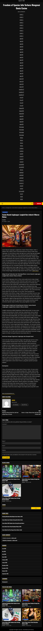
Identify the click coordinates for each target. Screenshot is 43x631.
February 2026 (5, 559)
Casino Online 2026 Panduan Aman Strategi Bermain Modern (11, 498)
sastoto (21, 188)
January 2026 (4, 562)
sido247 (21, 185)
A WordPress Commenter (7, 540)
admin (4, 219)
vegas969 (21, 116)
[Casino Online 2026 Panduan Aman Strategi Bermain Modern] (11, 490)
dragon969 (21, 108)
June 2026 (4, 548)
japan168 (21, 78)
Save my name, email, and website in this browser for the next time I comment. (20, 454)
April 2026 (4, 554)
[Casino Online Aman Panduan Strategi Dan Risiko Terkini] (31, 471)
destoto (21, 169)
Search (4, 504)
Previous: (10, 412)
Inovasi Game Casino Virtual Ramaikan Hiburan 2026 (11, 526)
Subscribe (39, 203)
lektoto (21, 137)
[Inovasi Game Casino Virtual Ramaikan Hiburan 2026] (31, 614)
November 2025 (5, 568)
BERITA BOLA (35, 270)
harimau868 (21, 191)
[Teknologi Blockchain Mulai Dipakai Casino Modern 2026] (11, 471)
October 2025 (4, 571)
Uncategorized (5, 212)
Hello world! (14, 538)
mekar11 (21, 14)
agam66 (21, 38)
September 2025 (5, 573)
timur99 (21, 97)
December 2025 (5, 565)
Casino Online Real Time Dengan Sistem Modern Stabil (12, 530)
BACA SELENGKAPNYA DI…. (8, 393)
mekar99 (21, 156)
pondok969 (21, 164)
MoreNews (25, 629)
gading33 (21, 172)
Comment (4, 424)
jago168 (21, 60)
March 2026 (4, 557)
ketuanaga (21, 127)
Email (3, 445)
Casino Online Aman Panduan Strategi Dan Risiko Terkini (30, 479)
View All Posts (24, 404)
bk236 (21, 196)
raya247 (21, 153)
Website (4, 450)
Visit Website (15, 404)
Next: (31, 412)
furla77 (21, 193)
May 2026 (4, 551)
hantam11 (21, 180)
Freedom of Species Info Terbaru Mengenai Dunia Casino (21, 6)
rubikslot (21, 148)
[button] (2, 203)
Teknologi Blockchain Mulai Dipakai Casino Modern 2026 (11, 479)
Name (3, 441)
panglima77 (21, 89)
